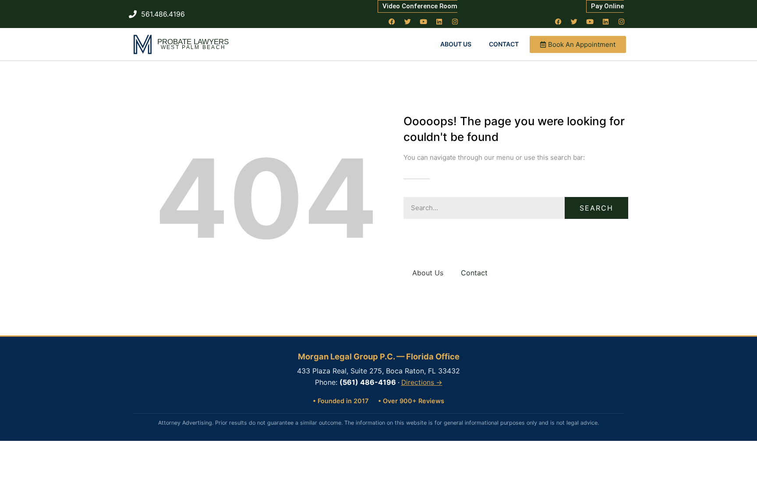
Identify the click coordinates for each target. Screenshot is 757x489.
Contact (504, 44)
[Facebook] (392, 21)
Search (596, 208)
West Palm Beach (193, 47)
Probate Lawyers (193, 42)
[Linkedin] (439, 21)
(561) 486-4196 (368, 382)
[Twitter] (407, 21)
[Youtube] (423, 21)
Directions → (421, 382)
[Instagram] (455, 21)
